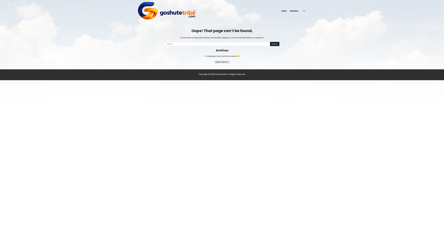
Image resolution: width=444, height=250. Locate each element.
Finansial (294, 11)
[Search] (304, 11)
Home (283, 11)
